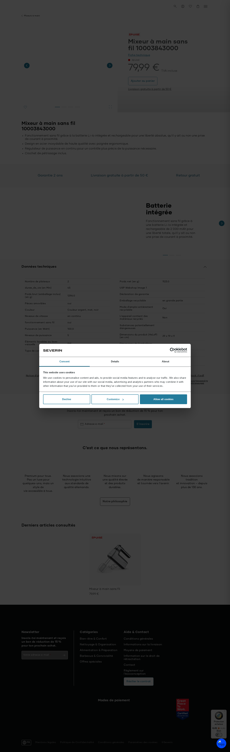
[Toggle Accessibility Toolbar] (221, 743)
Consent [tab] (64, 361)
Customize (113, 399)
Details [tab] (115, 361)
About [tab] (165, 361)
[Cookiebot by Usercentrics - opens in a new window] (172, 350)
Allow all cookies (163, 399)
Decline (66, 399)
